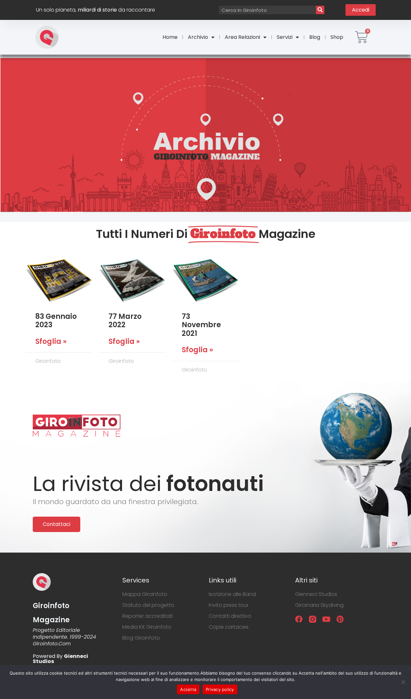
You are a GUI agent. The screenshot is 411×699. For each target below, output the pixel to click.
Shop (336, 37)
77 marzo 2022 (125, 320)
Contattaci (56, 524)
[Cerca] (320, 10)
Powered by (60, 658)
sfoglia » (50, 341)
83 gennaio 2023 (56, 320)
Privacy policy (220, 689)
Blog (314, 37)
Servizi (285, 37)
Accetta (188, 689)
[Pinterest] (340, 619)
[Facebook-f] (298, 619)
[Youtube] (326, 619)
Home (170, 37)
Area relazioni (242, 37)
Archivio (198, 37)
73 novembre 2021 (201, 324)
